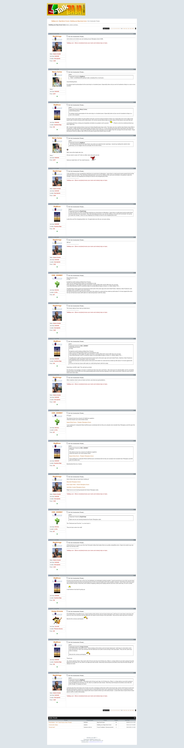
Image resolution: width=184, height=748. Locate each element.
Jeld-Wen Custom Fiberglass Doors (76, 487)
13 (130, 28)
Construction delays (53, 724)
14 (132, 28)
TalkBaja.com (54, 21)
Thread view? (52, 727)
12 (128, 28)
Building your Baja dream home (79, 21)
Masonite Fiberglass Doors (74, 482)
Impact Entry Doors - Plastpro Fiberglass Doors (79, 422)
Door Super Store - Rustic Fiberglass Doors (78, 484)
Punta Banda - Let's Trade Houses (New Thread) (60, 722)
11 (126, 28)
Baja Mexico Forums (64, 21)
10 (124, 28)
